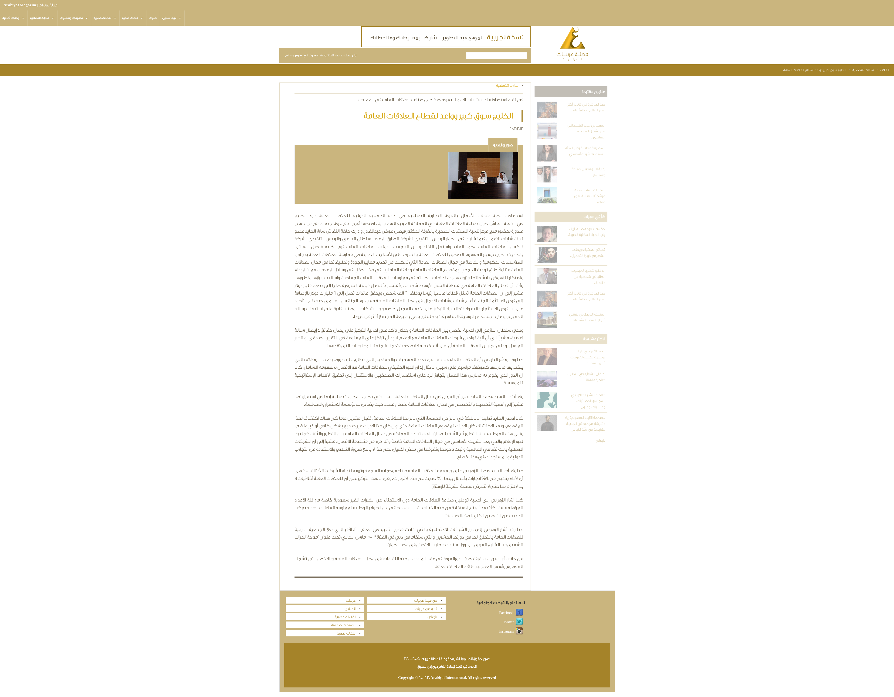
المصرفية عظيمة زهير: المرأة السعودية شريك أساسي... (585, 151)
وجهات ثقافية (10, 18)
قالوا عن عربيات (426, 609)
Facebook (506, 613)
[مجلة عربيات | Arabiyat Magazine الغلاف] (573, 45)
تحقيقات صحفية (343, 625)
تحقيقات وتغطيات (71, 18)
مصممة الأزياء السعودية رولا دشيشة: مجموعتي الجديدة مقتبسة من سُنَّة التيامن (585, 424)
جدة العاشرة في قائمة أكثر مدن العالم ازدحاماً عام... (586, 108)
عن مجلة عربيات (425, 601)
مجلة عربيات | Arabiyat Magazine (30, 5)
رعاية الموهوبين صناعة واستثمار (588, 172)
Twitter (508, 622)
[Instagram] (519, 631)
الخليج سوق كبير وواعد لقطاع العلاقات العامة (814, 70)
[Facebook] (519, 613)
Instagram (506, 631)
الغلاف (884, 70)
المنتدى (350, 609)
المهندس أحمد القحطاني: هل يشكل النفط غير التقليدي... (586, 131)
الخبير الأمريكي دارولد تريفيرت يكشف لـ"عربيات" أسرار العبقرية (587, 357)
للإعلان (600, 441)
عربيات (351, 601)
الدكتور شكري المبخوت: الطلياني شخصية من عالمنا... (588, 277)
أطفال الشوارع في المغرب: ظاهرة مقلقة (586, 377)
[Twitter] (519, 622)
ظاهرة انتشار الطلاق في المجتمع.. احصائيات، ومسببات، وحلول (588, 401)
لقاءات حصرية (102, 18)
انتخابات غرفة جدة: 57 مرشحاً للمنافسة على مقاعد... (589, 196)
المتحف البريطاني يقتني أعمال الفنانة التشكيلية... (587, 317)
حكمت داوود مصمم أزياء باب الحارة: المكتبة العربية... (586, 232)
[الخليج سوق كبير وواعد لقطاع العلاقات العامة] (483, 176)
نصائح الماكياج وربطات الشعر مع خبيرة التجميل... (587, 253)
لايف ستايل (169, 18)
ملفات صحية (130, 18)
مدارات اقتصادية (39, 18)
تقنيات (153, 18)
